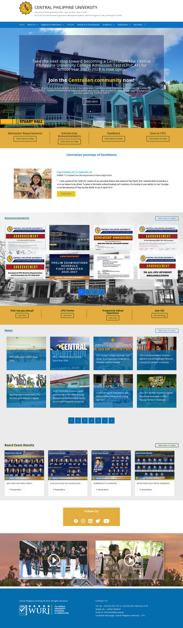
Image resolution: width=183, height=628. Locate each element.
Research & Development (88, 25)
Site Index (138, 25)
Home (22, 25)
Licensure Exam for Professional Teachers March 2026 (65, 484)
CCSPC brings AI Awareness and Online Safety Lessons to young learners (112, 396)
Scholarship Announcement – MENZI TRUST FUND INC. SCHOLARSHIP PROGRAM (110, 235)
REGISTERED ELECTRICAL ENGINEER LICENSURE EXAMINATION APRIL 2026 (154, 484)
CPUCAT (70, 25)
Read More (16, 489)
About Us (31, 25)
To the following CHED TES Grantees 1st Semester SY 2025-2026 (23, 235)
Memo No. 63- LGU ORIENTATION (113, 264)
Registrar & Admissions (51, 25)
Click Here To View (166, 218)
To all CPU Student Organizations (158, 264)
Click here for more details (91, 104)
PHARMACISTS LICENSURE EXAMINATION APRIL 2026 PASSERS (109, 484)
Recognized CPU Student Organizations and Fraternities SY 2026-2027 (24, 264)
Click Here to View (25, 138)
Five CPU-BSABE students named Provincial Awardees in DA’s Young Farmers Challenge (156, 396)
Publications (123, 25)
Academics (107, 25)
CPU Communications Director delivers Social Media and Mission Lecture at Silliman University (156, 359)
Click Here (22, 315)
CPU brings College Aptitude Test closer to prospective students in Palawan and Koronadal (113, 359)
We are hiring (159, 315)
